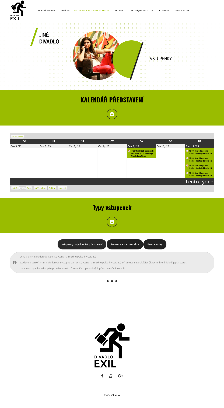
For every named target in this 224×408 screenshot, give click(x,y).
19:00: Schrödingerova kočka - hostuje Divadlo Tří (200, 152)
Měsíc (15, 188)
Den (29, 188)
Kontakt (164, 10)
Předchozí (41, 188)
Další (51, 188)
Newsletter (182, 10)
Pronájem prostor (142, 10)
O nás (64, 10)
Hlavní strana (46, 10)
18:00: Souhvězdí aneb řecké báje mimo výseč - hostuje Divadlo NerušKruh (142, 153)
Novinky (120, 10)
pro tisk (63, 187)
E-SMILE (116, 395)
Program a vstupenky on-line (91, 10)
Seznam (19, 137)
